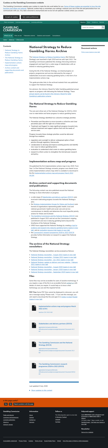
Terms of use (38, 441)
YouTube (57, 422)
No (11, 404)
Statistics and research (43, 36)
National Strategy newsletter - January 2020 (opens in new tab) (53, 269)
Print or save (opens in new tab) (90, 52)
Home (5, 40)
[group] (54, 390)
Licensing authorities (36, 22)
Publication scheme (29, 36)
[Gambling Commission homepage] (12, 31)
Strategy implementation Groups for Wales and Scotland (54, 204)
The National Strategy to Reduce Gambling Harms (14, 59)
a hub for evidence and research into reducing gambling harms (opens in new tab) (54, 227)
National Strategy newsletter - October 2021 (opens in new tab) (53, 257)
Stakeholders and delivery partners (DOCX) (57, 197)
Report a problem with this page (23, 404)
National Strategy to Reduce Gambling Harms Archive (14, 52)
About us (82, 22)
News (88, 22)
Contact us (95, 22)
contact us (70, 283)
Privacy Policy (23, 441)
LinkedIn (57, 419)
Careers (31, 417)
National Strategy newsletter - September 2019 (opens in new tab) (54, 272)
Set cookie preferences (30, 17)
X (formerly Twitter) (61, 417)
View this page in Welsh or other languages (75, 441)
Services (101, 22)
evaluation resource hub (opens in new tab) (55, 230)
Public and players (9, 22)
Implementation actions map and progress (13, 64)
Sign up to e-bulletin (87, 432)
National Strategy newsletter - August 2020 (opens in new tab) (53, 267)
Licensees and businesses (23, 22)
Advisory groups (8, 425)
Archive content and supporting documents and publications (14, 70)
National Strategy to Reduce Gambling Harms (48, 57)
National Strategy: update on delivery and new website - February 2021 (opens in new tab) (54, 263)
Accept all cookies (11, 17)
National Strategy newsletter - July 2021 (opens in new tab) (52, 260)
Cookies (31, 441)
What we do (8, 36)
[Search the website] (103, 27)
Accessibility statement (10, 441)
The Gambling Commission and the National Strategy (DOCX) (53, 216)
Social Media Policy (49, 441)
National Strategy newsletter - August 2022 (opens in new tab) (53, 255)
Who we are (18, 36)
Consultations (56, 36)
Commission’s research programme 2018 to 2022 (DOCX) (54, 233)
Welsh (59, 441)
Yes (6, 404)
